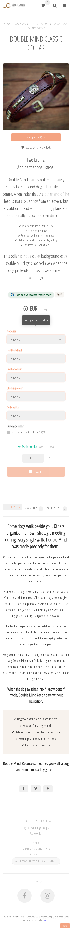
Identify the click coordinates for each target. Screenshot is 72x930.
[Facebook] (24, 896)
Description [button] (12, 507)
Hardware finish (14, 350)
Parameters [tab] (32, 508)
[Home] (14, 5)
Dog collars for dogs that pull (36, 828)
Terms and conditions (36, 848)
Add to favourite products (38, 147)
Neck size (11, 331)
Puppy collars (36, 833)
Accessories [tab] (56, 508)
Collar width (13, 407)
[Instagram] (47, 896)
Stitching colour (15, 388)
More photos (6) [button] (34, 137)
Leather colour (14, 369)
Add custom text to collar (28, 432)
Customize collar (15, 426)
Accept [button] (65, 925)
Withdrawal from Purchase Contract (36, 861)
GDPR (36, 843)
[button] (43, 6)
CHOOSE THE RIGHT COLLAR (36, 821)
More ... (46, 919)
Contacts (36, 854)
